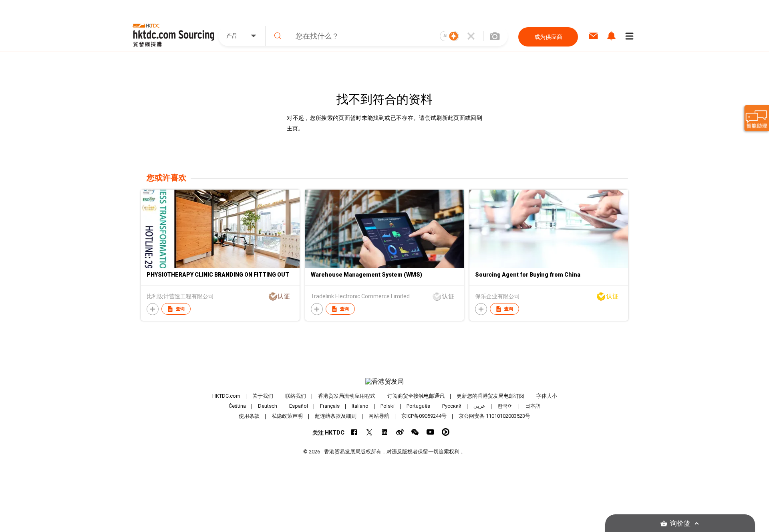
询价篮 (680, 523)
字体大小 (546, 396)
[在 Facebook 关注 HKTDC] (354, 432)
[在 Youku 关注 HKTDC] (445, 432)
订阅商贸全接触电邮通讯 (416, 396)
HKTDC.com (226, 396)
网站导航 (378, 416)
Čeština (237, 406)
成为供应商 (548, 37)
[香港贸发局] (384, 381)
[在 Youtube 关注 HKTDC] (430, 432)
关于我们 (262, 396)
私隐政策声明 (287, 416)
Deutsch (267, 406)
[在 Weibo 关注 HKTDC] (400, 432)
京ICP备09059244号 (424, 416)
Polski (387, 406)
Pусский (451, 406)
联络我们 (295, 396)
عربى (479, 406)
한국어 (505, 406)
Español (298, 406)
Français (330, 406)
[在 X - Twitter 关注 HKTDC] (369, 432)
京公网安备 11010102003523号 (494, 416)
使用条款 (249, 416)
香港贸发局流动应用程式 (346, 396)
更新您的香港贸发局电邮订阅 (490, 396)
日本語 (533, 406)
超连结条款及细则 (335, 416)
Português (418, 406)
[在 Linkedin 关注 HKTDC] (385, 432)
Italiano (360, 406)
